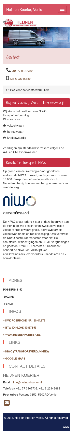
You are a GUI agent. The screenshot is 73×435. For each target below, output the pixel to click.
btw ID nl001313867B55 (20, 327)
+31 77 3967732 (22, 71)
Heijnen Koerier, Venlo (24, 9)
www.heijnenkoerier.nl (22, 334)
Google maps (14, 358)
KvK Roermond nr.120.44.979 (24, 320)
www (66, 426)
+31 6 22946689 (20, 78)
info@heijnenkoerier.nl (27, 382)
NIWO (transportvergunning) (26, 351)
